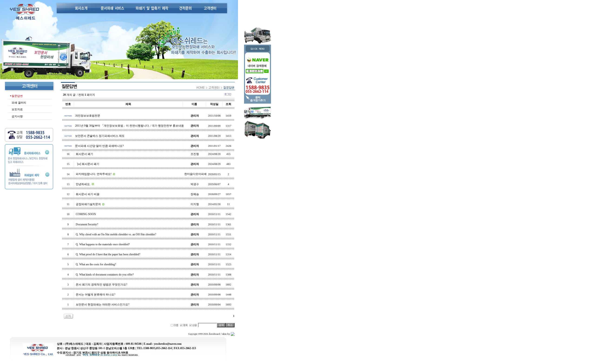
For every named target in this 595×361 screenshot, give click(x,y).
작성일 (214, 104)
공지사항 (17, 116)
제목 (128, 104)
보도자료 (17, 109)
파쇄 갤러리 (19, 102)
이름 (194, 104)
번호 (68, 104)
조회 (228, 104)
